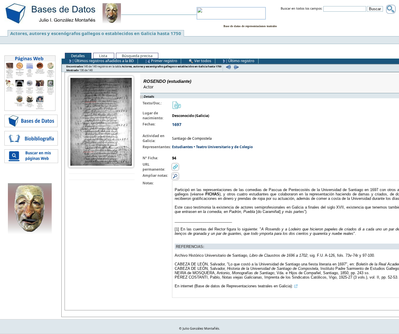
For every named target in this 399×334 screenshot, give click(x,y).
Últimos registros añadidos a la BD (104, 60)
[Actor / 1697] (101, 121)
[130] (236, 66)
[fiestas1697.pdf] (176, 104)
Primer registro (163, 60)
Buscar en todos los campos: (301, 9)
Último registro (240, 60)
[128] (228, 66)
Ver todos (202, 60)
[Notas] (175, 176)
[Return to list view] (102, 177)
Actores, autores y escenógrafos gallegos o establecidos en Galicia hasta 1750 (95, 33)
